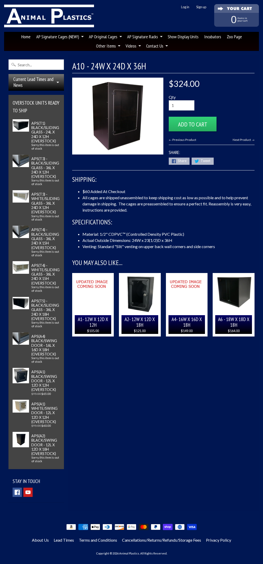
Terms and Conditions (98, 540)
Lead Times (64, 540)
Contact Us (154, 46)
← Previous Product (182, 140)
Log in (185, 7)
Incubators (212, 37)
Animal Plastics (129, 553)
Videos (131, 46)
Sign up (201, 7)
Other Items (106, 46)
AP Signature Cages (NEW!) (57, 37)
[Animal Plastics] (49, 16)
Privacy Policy (218, 540)
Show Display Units (183, 37)
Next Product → (244, 140)
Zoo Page (234, 37)
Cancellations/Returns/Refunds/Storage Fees (161, 540)
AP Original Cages (103, 37)
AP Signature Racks (142, 37)
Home (26, 37)
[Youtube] (28, 492)
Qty (172, 97)
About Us (40, 540)
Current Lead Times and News (33, 82)
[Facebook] (17, 492)
